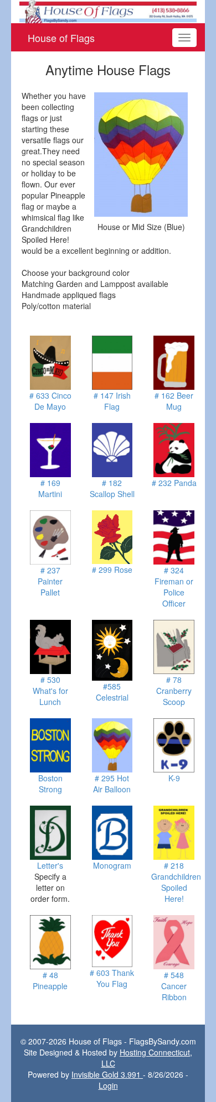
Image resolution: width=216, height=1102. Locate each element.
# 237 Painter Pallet (50, 581)
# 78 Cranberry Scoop (174, 690)
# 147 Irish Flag (112, 401)
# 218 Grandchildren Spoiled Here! (176, 882)
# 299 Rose (112, 569)
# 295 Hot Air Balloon (112, 783)
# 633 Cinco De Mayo (50, 401)
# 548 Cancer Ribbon (174, 985)
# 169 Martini (50, 488)
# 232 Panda (174, 482)
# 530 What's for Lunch (50, 690)
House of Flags (61, 37)
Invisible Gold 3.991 (107, 1074)
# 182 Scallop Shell (112, 488)
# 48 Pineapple (50, 980)
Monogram (112, 865)
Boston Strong (50, 783)
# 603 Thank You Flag (112, 978)
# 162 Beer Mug (174, 401)
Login (108, 1085)
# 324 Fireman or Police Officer (174, 587)
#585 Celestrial (112, 692)
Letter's (50, 865)
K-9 (174, 778)
